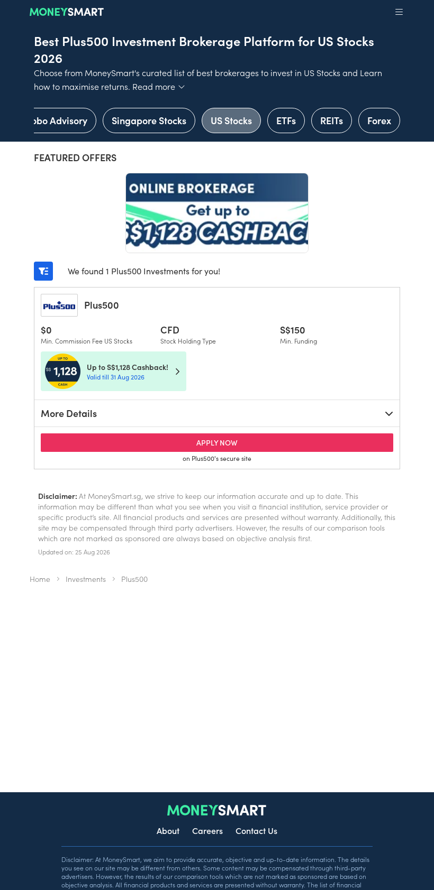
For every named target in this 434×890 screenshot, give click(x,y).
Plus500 (101, 304)
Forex (379, 120)
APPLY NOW (235, 442)
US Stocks (231, 120)
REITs (331, 120)
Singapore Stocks (149, 120)
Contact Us (256, 830)
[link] (113, 371)
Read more (159, 86)
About (168, 830)
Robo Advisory (56, 120)
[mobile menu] (399, 12)
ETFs (286, 120)
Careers (207, 830)
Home (40, 578)
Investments (86, 578)
